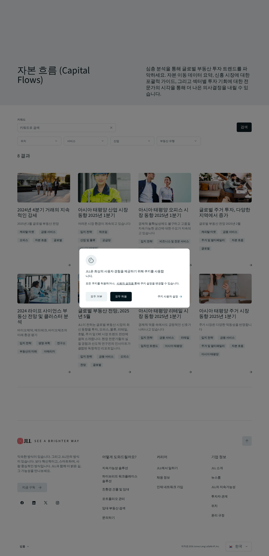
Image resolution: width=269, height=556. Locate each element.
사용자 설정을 (125, 284)
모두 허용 (121, 297)
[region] (134, 278)
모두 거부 (96, 297)
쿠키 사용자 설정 (170, 296)
